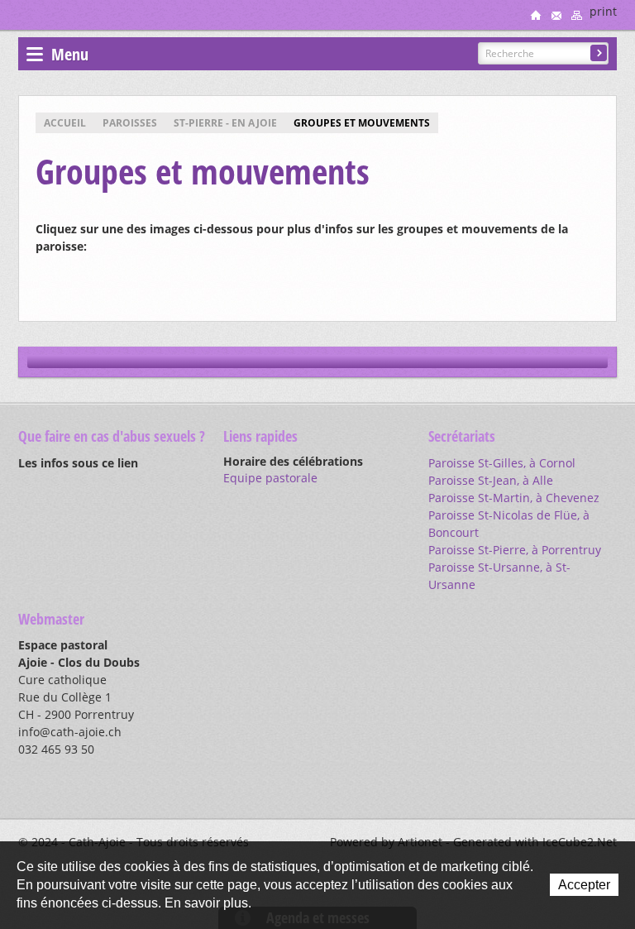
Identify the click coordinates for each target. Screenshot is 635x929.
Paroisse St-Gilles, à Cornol (501, 463)
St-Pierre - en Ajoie (225, 123)
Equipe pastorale (270, 478)
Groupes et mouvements (362, 123)
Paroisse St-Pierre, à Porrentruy (514, 550)
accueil (536, 15)
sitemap (577, 15)
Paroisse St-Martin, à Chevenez (513, 497)
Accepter (584, 885)
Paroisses (130, 123)
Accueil (65, 123)
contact (556, 15)
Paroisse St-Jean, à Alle (490, 480)
